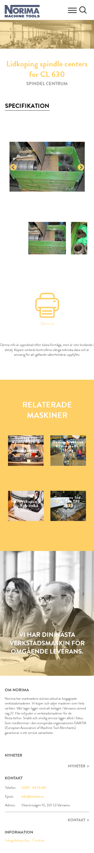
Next (81, 167)
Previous (13, 167)
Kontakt (76, 820)
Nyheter (76, 766)
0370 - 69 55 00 (34, 787)
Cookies (38, 840)
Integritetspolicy (17, 840)
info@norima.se (33, 796)
